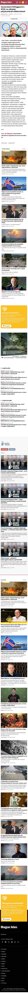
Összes (23, 148)
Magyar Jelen (4, 14)
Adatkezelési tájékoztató (15, 990)
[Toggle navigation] (26, 2)
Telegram (9, 133)
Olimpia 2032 (11, 143)
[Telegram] (12, 942)
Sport (3, 980)
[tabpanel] (14, 512)
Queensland (4, 143)
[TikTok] (15, 942)
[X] (9, 942)
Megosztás (14, 18)
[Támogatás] (23, 2)
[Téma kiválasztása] (17, 2)
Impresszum (3, 934)
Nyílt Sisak (4, 956)
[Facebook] (2, 942)
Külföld (11, 14)
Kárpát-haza (4, 968)
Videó (3, 966)
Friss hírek (4, 949)
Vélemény (4, 954)
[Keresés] (20, 2)
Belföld (3, 958)
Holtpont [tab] (12, 449)
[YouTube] (5, 942)
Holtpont (4, 961)
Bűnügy (3, 973)
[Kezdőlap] (6, 2)
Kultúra (3, 978)
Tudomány (4, 983)
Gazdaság (4, 975)
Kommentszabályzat (6, 990)
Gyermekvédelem (6, 970)
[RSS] (18, 942)
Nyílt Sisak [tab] (4, 449)
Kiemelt (3, 951)
